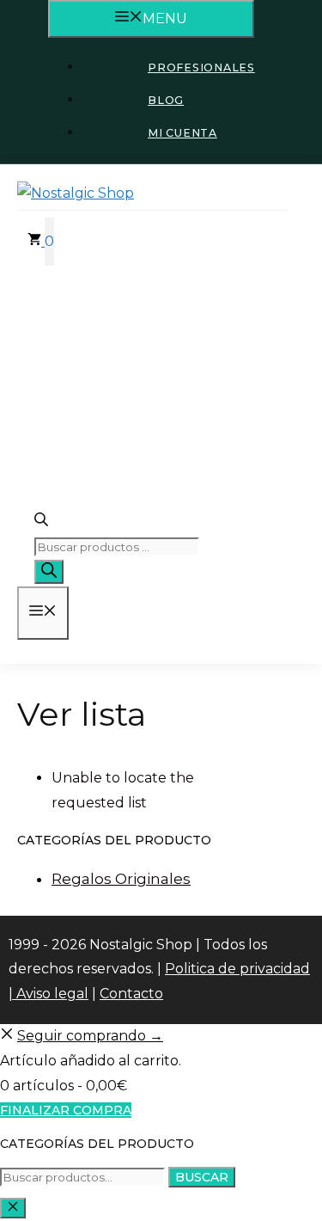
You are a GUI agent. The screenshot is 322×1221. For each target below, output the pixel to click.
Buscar (201, 1177)
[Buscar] (49, 572)
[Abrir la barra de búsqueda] (41, 522)
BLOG (166, 100)
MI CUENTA (182, 132)
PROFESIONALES (201, 67)
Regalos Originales (121, 878)
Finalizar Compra (65, 1110)
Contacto (131, 993)
